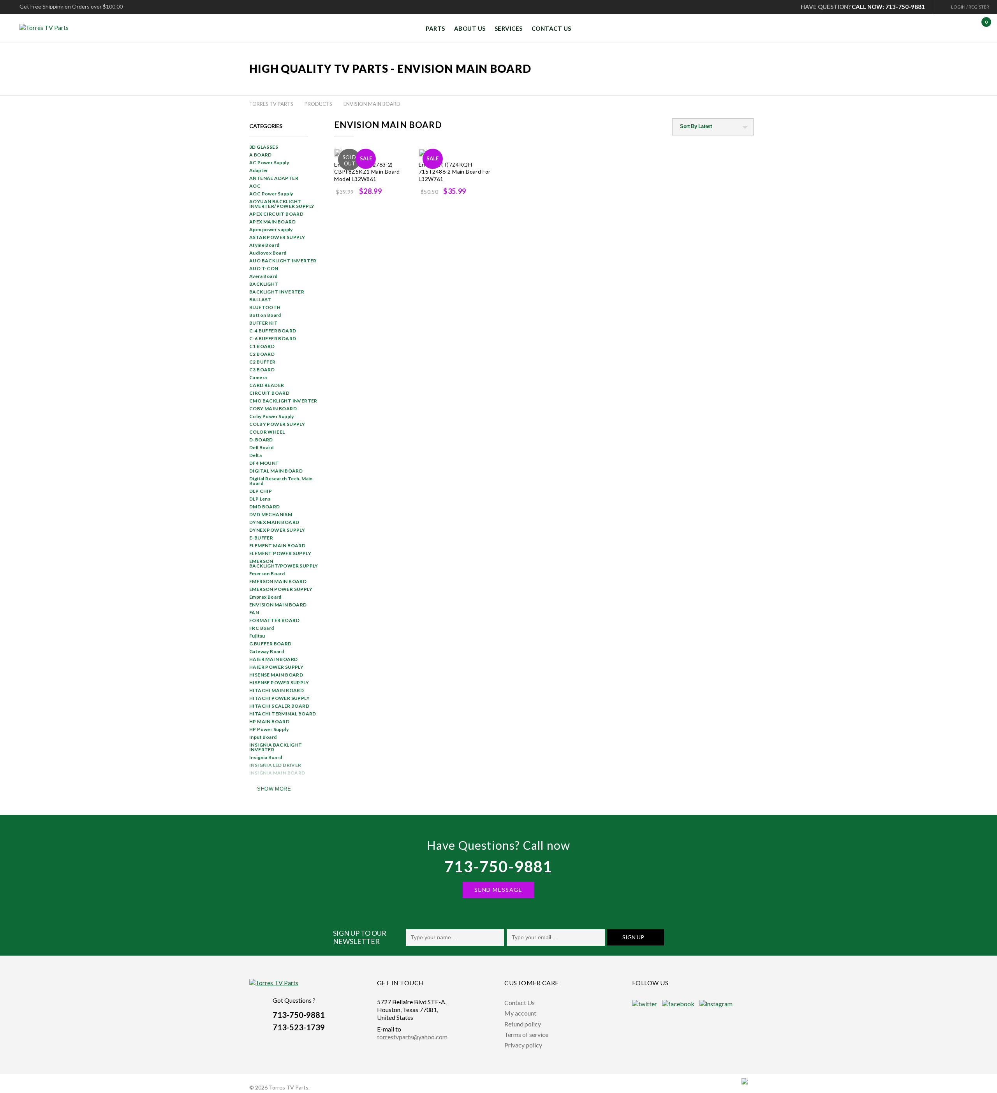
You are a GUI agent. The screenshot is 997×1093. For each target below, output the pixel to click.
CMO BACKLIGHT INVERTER (283, 401)
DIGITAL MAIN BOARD (276, 471)
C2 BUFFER (262, 362)
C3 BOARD (262, 370)
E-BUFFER (261, 538)
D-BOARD (261, 440)
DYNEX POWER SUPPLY (277, 530)
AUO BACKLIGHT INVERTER (283, 261)
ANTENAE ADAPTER (273, 178)
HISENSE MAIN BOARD (276, 675)
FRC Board (261, 628)
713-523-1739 (299, 1027)
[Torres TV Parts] (46, 27)
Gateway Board (266, 651)
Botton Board (265, 315)
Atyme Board (264, 245)
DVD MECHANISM (270, 514)
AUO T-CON (263, 268)
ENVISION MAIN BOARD (278, 605)
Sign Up (633, 937)
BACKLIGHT (263, 284)
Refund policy (522, 1024)
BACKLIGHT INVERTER (276, 292)
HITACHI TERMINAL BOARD (282, 714)
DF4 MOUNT (264, 463)
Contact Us (519, 1002)
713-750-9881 (498, 866)
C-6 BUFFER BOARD (272, 338)
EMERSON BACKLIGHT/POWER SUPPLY (283, 563)
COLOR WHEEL (267, 432)
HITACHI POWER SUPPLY (279, 698)
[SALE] (338, 152)
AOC (255, 186)
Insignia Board (265, 757)
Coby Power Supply (271, 416)
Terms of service (526, 1034)
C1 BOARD (262, 346)
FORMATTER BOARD (274, 620)
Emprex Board (265, 597)
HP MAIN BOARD (269, 721)
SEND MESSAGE (498, 889)
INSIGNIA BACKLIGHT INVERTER (275, 747)
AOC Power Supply (271, 194)
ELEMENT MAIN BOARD (277, 545)
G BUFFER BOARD (270, 644)
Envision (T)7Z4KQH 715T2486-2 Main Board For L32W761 (455, 171)
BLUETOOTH (265, 307)
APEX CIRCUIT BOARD (276, 214)
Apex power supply (271, 229)
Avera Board (263, 276)
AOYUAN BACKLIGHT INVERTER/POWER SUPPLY (281, 204)
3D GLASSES (263, 147)
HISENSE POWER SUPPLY (279, 682)
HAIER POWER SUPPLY (276, 667)
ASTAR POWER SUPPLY (277, 237)
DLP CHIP (260, 491)
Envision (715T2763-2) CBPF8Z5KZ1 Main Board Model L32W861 (367, 171)
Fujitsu (257, 636)
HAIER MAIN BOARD (273, 659)
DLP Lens (259, 499)
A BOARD (260, 155)
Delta (255, 455)
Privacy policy (523, 1045)
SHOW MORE (274, 788)
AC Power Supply (269, 162)
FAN (254, 612)
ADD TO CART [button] (461, 207)
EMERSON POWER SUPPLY (280, 589)
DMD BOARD (264, 507)
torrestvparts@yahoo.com (412, 1036)
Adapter (258, 170)
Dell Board (261, 447)
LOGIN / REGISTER (970, 7)
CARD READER (266, 385)
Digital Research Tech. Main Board (281, 481)
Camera (258, 377)
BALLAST (260, 299)
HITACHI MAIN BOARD (276, 690)
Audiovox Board (268, 253)
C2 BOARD (262, 354)
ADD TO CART (376, 207)
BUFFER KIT (263, 323)
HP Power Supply (269, 729)
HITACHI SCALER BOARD (279, 706)
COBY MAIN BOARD (273, 408)
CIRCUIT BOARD (269, 393)
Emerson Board (267, 573)
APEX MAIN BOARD (272, 222)
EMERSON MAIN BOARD (277, 581)
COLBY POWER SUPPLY (277, 424)
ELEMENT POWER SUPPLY (280, 553)
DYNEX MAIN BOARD (274, 522)
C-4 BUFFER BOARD (272, 331)
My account (520, 1013)
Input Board (263, 737)
